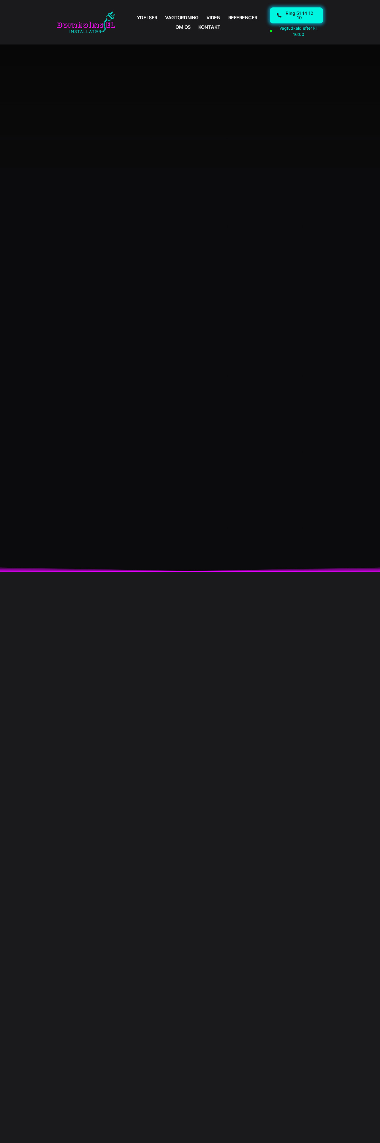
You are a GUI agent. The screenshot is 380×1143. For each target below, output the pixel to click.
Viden (213, 17)
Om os (183, 27)
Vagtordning (182, 17)
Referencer (243, 17)
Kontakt (209, 27)
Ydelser (147, 17)
